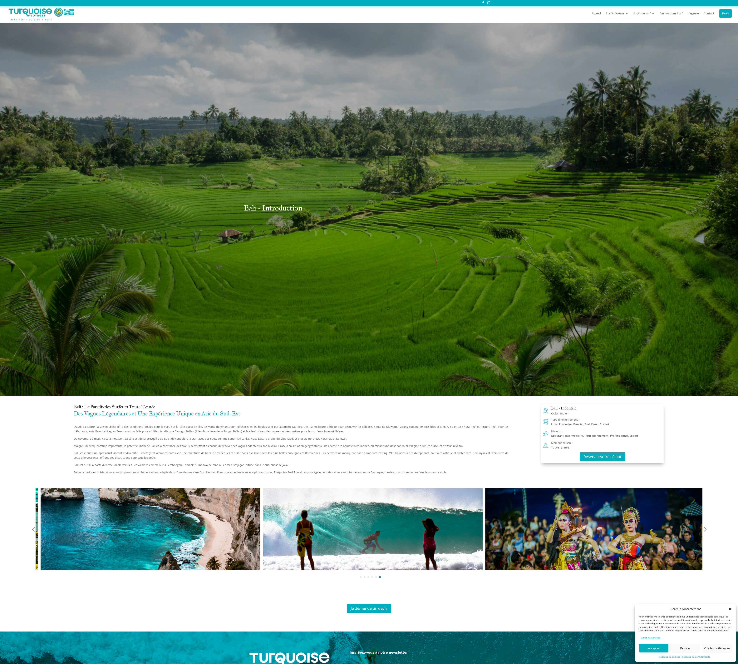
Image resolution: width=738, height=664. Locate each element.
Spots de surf (642, 13)
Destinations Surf (671, 13)
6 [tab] (380, 577)
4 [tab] (372, 577)
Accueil (596, 13)
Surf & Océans (615, 13)
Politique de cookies (669, 656)
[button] (730, 609)
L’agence (693, 13)
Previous (34, 529)
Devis (725, 13)
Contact (709, 13)
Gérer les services (650, 637)
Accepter (653, 648)
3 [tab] (368, 577)
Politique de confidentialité (696, 656)
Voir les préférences (717, 648)
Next (704, 529)
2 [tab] (365, 577)
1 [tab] (361, 577)
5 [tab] (376, 577)
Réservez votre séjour (602, 456)
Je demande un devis (369, 608)
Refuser (685, 648)
